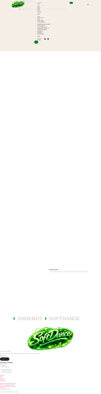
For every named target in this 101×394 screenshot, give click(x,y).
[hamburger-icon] (71, 3)
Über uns (39, 38)
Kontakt (39, 39)
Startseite (39, 2)
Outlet (38, 36)
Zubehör (39, 11)
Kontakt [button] (4, 359)
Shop (38, 4)
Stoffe (38, 14)
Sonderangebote (41, 21)
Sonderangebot (40, 34)
